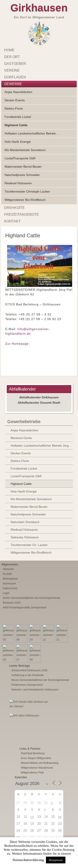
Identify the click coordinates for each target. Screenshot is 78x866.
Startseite (8, 569)
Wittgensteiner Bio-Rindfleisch (25, 199)
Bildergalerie (10, 578)
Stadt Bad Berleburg (33, 753)
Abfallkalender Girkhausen (39, 397)
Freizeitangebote (21, 214)
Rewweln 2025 (12, 602)
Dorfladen (15, 77)
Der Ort (12, 57)
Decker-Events (15, 100)
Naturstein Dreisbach (25, 522)
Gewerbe (13, 84)
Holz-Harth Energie (18, 141)
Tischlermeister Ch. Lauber (29, 545)
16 (59, 817)
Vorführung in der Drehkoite (27, 675)
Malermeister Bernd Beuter (23, 166)
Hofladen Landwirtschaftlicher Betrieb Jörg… (41, 445)
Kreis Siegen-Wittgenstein (36, 758)
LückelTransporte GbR (20, 158)
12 (32, 817)
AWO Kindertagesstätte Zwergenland (24, 607)
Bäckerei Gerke (21, 438)
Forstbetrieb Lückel (18, 117)
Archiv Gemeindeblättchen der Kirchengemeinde (31, 597)
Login (6, 593)
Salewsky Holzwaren (25, 537)
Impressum (9, 583)
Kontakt (12, 221)
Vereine (12, 70)
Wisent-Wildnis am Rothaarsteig (39, 762)
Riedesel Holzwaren (18, 183)
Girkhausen (39, 8)
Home (9, 50)
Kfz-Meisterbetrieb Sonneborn (25, 150)
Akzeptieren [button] (56, 860)
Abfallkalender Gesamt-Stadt (39, 402)
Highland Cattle (16, 125)
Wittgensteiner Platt (32, 772)
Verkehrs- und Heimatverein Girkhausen (34, 689)
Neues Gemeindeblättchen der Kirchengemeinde (40, 680)
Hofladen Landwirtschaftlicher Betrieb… (32, 133)
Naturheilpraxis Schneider (22, 175)
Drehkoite (14, 208)
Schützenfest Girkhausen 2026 (29, 670)
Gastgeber (15, 63)
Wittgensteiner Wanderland (37, 767)
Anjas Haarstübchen (18, 92)
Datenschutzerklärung (28, 860)
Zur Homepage (17, 343)
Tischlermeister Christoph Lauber (27, 191)
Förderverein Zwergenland (27, 684)
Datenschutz (10, 588)
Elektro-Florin (14, 108)
